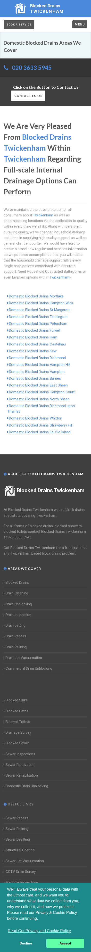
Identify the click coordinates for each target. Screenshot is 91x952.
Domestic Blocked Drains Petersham (38, 323)
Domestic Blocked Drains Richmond (37, 358)
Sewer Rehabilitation (22, 775)
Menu (80, 24)
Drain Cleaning (17, 593)
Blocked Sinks (17, 700)
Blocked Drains (17, 582)
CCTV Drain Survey (21, 872)
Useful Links (20, 804)
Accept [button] (65, 943)
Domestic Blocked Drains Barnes (35, 378)
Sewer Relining (17, 829)
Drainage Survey (18, 732)
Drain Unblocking (19, 604)
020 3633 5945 (32, 67)
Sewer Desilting (18, 839)
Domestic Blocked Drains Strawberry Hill (41, 425)
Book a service (19, 24)
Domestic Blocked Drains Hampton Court (41, 392)
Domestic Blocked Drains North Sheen (39, 399)
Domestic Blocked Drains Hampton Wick (41, 303)
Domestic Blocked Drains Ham (33, 337)
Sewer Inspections (20, 754)
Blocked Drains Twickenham (50, 490)
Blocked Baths (17, 711)
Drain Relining (16, 647)
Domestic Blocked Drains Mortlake (36, 296)
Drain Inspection (18, 615)
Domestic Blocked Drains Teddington (38, 317)
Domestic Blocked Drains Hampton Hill (39, 364)
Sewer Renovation (20, 765)
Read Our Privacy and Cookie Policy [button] (39, 931)
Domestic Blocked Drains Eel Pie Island (40, 432)
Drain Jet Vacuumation (24, 658)
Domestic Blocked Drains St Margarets (39, 310)
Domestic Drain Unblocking (27, 786)
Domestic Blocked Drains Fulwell (34, 330)
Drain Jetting (15, 625)
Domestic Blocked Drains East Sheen (38, 385)
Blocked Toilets (18, 722)
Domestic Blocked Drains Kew (33, 351)
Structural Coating (20, 850)
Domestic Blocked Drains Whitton (35, 418)
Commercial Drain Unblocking (29, 668)
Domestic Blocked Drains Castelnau (37, 344)
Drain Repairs (16, 636)
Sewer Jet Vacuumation (25, 861)
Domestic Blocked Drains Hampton (37, 371)
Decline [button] (26, 943)
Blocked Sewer (17, 743)
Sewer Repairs (17, 818)
